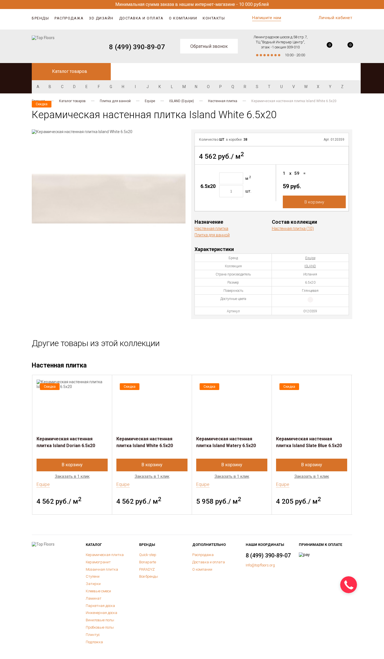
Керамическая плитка (105, 555)
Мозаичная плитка (102, 569)
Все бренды (148, 576)
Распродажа (69, 18)
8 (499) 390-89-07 (137, 47)
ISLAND (310, 266)
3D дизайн (101, 18)
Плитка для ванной (115, 101)
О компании (183, 18)
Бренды (40, 18)
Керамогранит (98, 562)
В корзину (314, 202)
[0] (325, 47)
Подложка (94, 642)
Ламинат (93, 598)
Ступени (93, 576)
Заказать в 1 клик (72, 476)
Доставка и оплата (141, 18)
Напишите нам (266, 17)
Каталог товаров (72, 101)
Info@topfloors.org (260, 565)
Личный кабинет (335, 17)
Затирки (93, 584)
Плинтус (93, 635)
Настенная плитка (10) (293, 228)
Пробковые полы (100, 627)
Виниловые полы (100, 620)
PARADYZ (147, 569)
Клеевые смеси (98, 591)
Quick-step (147, 555)
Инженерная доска (101, 613)
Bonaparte (147, 562)
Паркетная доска (100, 606)
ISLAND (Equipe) (181, 101)
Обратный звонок (209, 46)
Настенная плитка (222, 101)
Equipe (150, 101)
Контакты (214, 18)
